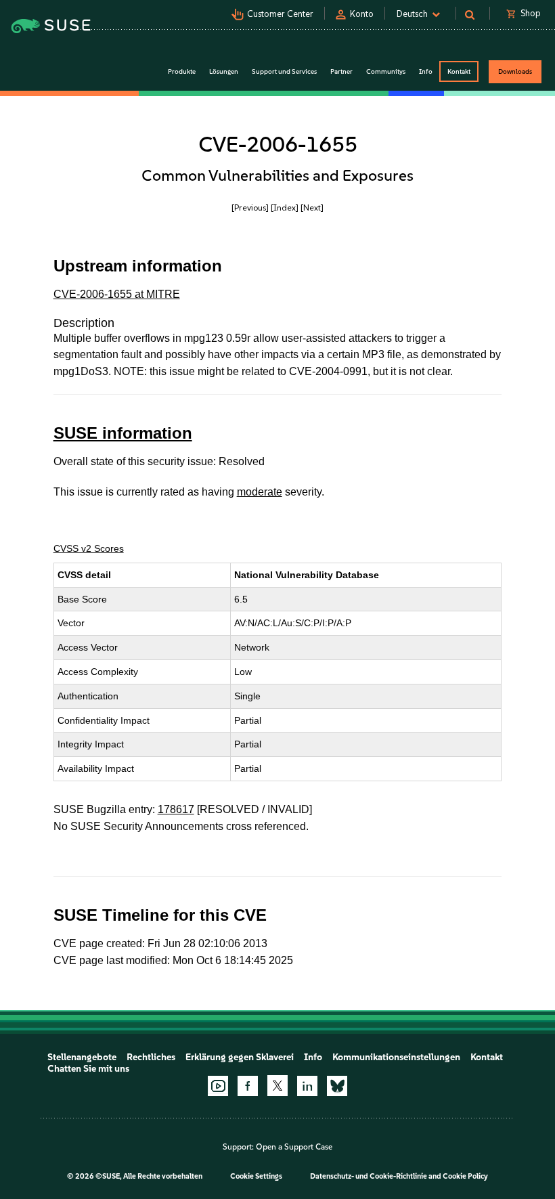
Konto (362, 14)
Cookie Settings (256, 1176)
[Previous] (250, 207)
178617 (176, 809)
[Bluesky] (337, 1086)
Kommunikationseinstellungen (396, 1057)
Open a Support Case (294, 1147)
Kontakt (458, 71)
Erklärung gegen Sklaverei (239, 1057)
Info (313, 1057)
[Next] (312, 207)
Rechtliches (151, 1057)
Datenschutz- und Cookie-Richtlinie (368, 1176)
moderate (259, 492)
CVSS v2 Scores (88, 548)
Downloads (515, 71)
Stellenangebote (81, 1057)
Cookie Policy (465, 1176)
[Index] (284, 207)
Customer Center (280, 14)
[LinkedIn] (307, 1086)
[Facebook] (248, 1086)
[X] (277, 1085)
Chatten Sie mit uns (88, 1068)
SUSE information (122, 433)
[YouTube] (218, 1086)
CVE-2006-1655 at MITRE (116, 294)
